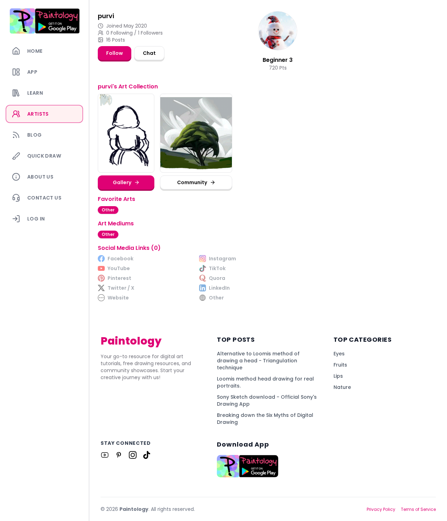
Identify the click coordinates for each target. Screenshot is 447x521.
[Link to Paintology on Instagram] (133, 455)
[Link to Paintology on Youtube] (105, 455)
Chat (149, 53)
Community (192, 182)
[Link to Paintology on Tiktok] (146, 455)
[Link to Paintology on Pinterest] (119, 455)
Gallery (122, 182)
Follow (114, 53)
